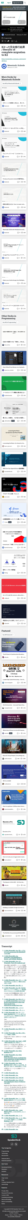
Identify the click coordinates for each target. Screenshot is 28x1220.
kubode (6, 106)
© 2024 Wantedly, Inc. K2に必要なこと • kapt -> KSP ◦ (14, 1033)
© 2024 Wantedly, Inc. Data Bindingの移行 (13, 1051)
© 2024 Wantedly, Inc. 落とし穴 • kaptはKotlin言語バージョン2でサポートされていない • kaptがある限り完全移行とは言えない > (15, 1015)
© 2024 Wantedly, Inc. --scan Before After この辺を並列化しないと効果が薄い (15, 1111)
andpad (6, 598)
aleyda (6, 657)
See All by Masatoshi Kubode (11, 83)
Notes (3, 1203)
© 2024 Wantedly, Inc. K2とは (13, 985)
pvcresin (6, 497)
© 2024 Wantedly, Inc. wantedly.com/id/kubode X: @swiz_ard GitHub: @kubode (13, 957)
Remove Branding (6, 1199)
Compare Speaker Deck (8, 1182)
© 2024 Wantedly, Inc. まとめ (13, 1115)
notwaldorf (7, 860)
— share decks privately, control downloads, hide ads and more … (14, 7)
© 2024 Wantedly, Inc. (11, 1073)
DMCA (20, 1215)
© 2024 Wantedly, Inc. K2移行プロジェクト (14, 1029)
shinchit (6, 623)
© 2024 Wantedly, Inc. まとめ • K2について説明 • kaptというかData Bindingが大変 (15, 1119)
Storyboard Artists (7, 1167)
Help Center (5, 1178)
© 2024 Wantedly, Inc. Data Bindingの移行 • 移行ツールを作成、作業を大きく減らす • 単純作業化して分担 (15, 1064)
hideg (6, 572)
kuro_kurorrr (8, 446)
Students (4, 1171)
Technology (5, 1153)
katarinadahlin (8, 809)
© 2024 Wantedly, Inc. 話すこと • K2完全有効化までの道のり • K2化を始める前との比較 (15, 981)
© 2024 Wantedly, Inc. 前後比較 (14, 1077)
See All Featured (7, 634)
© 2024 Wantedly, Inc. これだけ (14, 1008)
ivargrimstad (8, 708)
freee (6, 522)
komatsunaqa (8, 547)
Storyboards (5, 1155)
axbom (6, 733)
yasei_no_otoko (9, 370)
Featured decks (6, 1158)
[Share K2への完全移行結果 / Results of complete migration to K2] (8, 41)
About (6, 1215)
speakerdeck (8, 834)
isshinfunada (8, 395)
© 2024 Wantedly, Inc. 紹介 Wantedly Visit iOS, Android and (14, 962)
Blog (3, 1180)
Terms (11, 1215)
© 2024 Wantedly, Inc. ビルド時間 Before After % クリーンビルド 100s (14, 1099)
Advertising (5, 1184)
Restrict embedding (7, 1201)
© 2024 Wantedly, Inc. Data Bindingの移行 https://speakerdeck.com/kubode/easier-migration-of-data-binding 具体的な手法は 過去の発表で (15, 1058)
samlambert (8, 936)
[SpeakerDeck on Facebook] (12, 1144)
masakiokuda (8, 471)
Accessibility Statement (14, 1216)
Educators (4, 1169)
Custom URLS (5, 1195)
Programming (7, 38)
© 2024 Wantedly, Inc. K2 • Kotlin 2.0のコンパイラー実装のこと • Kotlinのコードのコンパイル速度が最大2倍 (15, 989)
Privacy (16, 1215)
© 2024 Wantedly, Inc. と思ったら (14, 1010)
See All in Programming (9, 322)
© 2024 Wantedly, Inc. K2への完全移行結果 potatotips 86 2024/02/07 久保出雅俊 (15, 952)
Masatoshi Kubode (16, 65)
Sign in (9, 2)
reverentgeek (8, 682)
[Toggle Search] (25, 2)
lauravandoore (8, 910)
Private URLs (5, 1191)
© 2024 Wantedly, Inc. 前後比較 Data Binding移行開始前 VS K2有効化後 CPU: (14, 1081)
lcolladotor (7, 784)
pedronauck (8, 758)
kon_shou (7, 345)
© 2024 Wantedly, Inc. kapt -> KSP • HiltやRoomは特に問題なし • (15, 1041)
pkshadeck (7, 421)
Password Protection (7, 1193)
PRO (13, 420)
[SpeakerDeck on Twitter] (16, 1144)
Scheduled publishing (7, 1197)
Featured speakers (6, 1160)
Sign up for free (17, 2)
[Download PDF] (16, 41)
